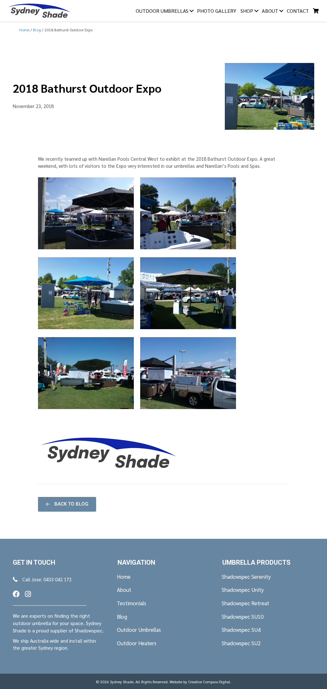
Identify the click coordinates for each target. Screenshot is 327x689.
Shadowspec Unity (243, 589)
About (270, 10)
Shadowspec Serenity (246, 576)
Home (124, 576)
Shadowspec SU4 (241, 629)
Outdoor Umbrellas (162, 10)
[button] (67, 504)
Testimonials (131, 603)
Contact (298, 10)
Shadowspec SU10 (242, 616)
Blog (122, 616)
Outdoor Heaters (136, 642)
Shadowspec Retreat (245, 603)
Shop (246, 10)
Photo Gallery (216, 10)
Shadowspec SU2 (241, 642)
